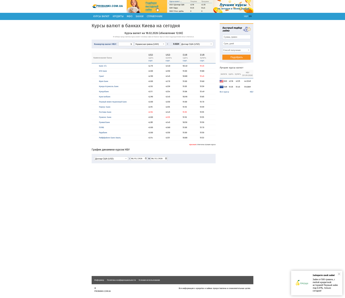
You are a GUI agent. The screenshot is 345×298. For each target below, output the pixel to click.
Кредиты (118, 16)
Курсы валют (101, 16)
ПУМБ (101, 127)
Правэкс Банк (105, 117)
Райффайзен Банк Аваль (110, 138)
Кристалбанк (104, 97)
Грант (101, 76)
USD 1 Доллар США (176, 5)
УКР (246, 16)
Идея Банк (103, 81)
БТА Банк (103, 71)
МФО (129, 16)
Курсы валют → (175, 1)
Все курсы (224, 92)
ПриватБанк (104, 122)
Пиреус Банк (104, 107)
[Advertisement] (154, 250)
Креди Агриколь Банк (108, 86)
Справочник (154, 16)
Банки (140, 16)
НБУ (251, 92)
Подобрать (236, 57)
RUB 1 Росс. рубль (176, 11)
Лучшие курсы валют (231, 67)
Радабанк (103, 132)
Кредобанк (104, 91)
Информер (99, 280)
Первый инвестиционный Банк (113, 102)
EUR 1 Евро (173, 8)
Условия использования (149, 280)
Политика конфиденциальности (121, 280)
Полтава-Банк (105, 112)
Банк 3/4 (103, 66)
